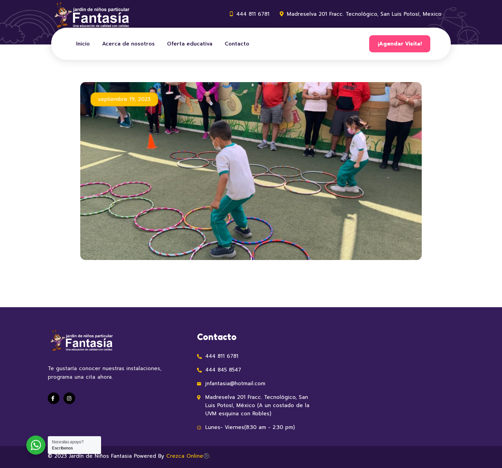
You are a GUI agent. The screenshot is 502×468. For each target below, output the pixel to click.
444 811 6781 (252, 14)
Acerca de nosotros (128, 44)
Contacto (237, 44)
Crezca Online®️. (188, 456)
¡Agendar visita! (400, 44)
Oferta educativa (189, 44)
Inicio (83, 44)
